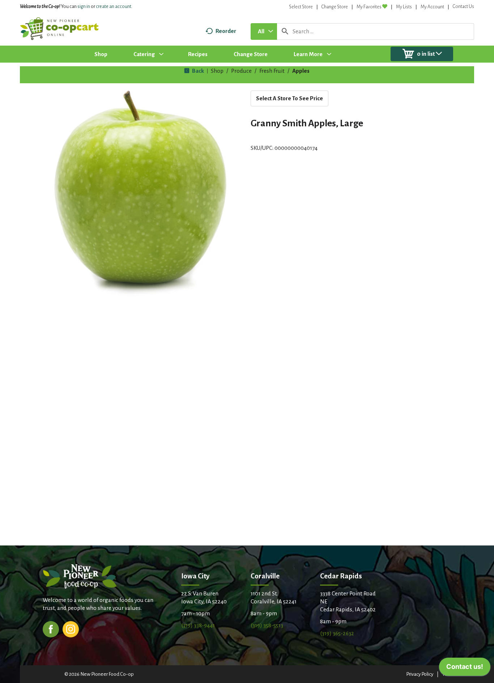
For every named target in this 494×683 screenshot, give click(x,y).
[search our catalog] (285, 31)
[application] (464, 668)
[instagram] (71, 628)
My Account (432, 6)
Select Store (301, 6)
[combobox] (264, 31)
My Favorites (369, 6)
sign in (83, 6)
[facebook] (51, 628)
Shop (217, 71)
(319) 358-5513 (267, 625)
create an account (113, 6)
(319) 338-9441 (198, 625)
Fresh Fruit (272, 71)
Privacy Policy (419, 674)
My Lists (404, 6)
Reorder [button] (226, 31)
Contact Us (463, 6)
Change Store (334, 6)
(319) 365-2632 (337, 633)
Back (197, 71)
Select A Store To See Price (289, 98)
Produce (241, 71)
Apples (301, 71)
